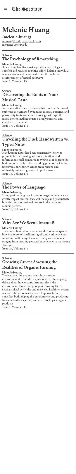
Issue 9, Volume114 (14, 307)
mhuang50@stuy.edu (14, 44)
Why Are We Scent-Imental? (28, 223)
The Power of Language (23, 187)
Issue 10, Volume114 (15, 248)
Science (7, 55)
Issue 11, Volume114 (15, 209)
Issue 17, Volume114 (15, 125)
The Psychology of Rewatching (30, 59)
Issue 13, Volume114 (15, 173)
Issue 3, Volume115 (14, 81)
